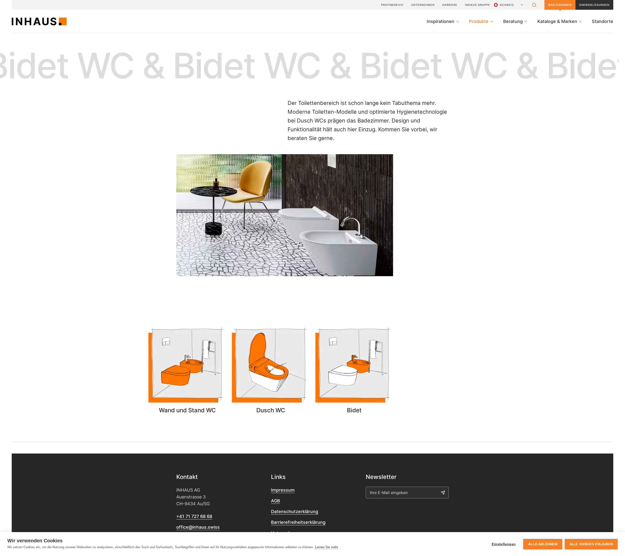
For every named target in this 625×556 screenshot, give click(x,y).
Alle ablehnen (542, 544)
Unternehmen (423, 5)
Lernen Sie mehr (326, 547)
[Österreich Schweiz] (509, 5)
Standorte (602, 21)
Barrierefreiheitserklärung (298, 522)
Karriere (449, 5)
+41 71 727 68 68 (194, 516)
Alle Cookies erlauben (591, 544)
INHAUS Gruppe (477, 5)
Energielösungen (594, 5)
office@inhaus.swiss (198, 527)
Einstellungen (504, 544)
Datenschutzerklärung (294, 511)
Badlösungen (560, 5)
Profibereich (392, 5)
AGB (275, 500)
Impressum (283, 490)
